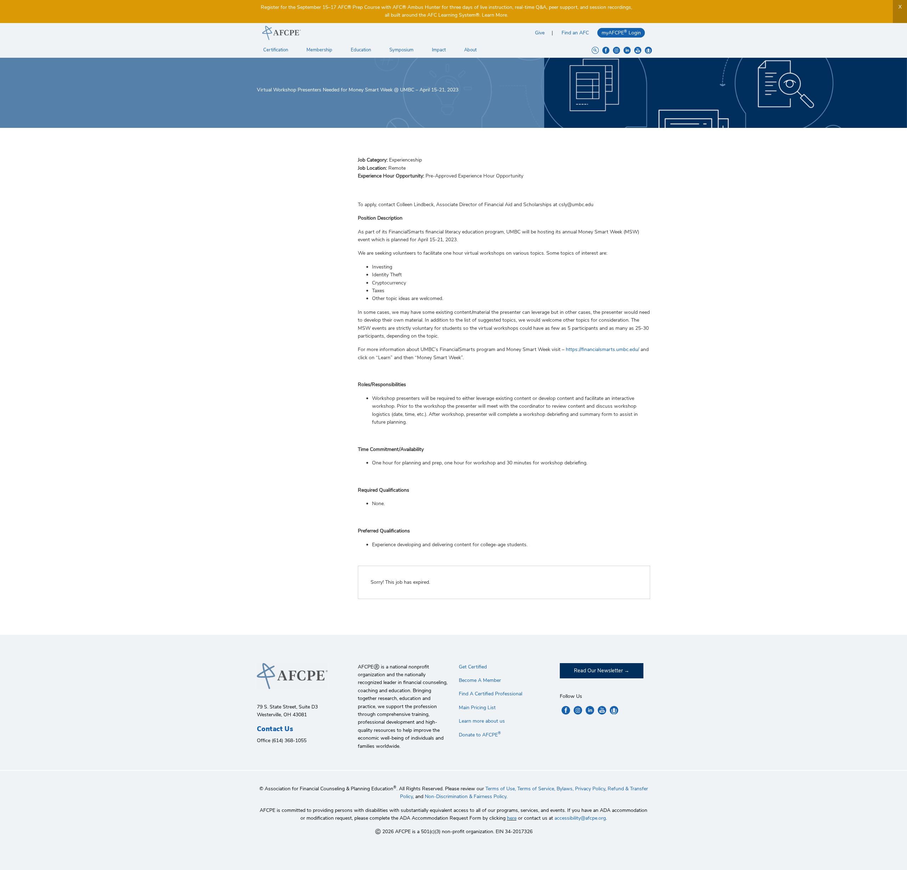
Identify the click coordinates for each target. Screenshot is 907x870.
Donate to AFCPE (480, 734)
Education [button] (361, 50)
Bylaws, (565, 788)
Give (540, 32)
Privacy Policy (590, 788)
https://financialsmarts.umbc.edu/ (601, 349)
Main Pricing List (477, 707)
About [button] (471, 50)
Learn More (494, 15)
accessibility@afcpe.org (580, 818)
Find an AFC (575, 32)
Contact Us (275, 729)
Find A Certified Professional (490, 693)
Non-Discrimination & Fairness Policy (465, 796)
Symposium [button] (402, 50)
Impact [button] (439, 50)
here (512, 818)
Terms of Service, (536, 788)
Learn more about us (482, 721)
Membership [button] (319, 50)
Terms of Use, (500, 788)
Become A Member (480, 680)
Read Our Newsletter (598, 670)
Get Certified (473, 666)
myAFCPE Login (621, 32)
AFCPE (355, 33)
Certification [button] (276, 50)
